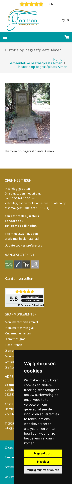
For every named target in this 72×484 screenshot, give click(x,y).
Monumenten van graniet (21, 322)
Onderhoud (12, 477)
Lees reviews (32, 297)
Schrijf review (32, 300)
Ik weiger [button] (43, 461)
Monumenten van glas (19, 328)
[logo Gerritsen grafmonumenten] (23, 20)
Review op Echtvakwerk (31, 305)
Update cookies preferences (23, 245)
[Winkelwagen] (67, 37)
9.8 (13, 298)
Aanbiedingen (14, 457)
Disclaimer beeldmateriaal (22, 238)
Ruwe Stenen (13, 345)
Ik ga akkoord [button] (43, 453)
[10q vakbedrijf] (9, 267)
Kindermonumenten (18, 333)
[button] (5, 37)
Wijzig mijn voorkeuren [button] (43, 470)
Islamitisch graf (15, 339)
